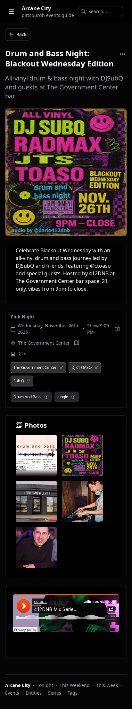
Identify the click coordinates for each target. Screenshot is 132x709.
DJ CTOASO (81, 367)
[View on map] (76, 343)
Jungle (62, 397)
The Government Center (44, 343)
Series (54, 693)
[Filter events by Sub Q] (28, 381)
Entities (34, 693)
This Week (107, 685)
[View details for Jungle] (73, 397)
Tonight (45, 685)
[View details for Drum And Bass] (46, 397)
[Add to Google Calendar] (117, 329)
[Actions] (122, 54)
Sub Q (18, 381)
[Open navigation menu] (11, 11)
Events (12, 693)
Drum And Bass (27, 397)
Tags (73, 693)
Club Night (22, 317)
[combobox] (100, 11)
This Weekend (75, 685)
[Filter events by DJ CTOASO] (96, 367)
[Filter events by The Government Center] (61, 367)
